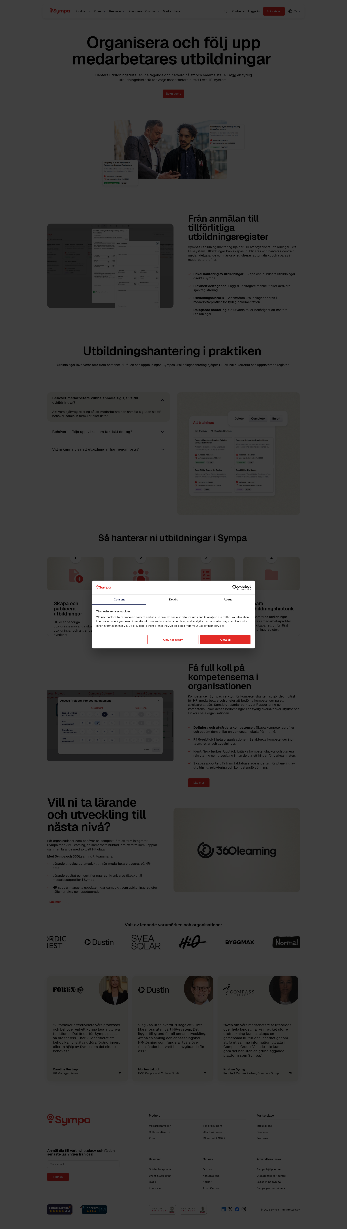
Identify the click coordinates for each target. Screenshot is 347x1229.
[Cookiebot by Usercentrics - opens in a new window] (235, 587)
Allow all (225, 639)
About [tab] (228, 599)
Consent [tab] (119, 599)
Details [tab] (173, 599)
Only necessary (173, 639)
